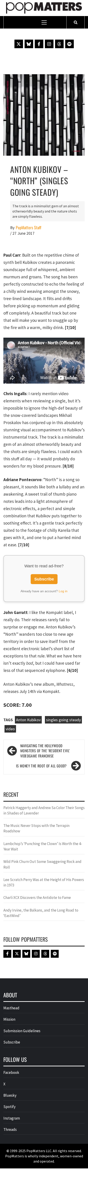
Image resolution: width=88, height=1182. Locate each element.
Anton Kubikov (28, 719)
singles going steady (63, 719)
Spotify (9, 1106)
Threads (10, 1129)
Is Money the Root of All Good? (41, 766)
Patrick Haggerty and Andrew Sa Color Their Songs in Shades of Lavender (44, 810)
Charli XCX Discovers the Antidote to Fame (37, 897)
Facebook (11, 1072)
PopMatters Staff (28, 227)
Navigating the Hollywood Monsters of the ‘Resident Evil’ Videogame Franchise (45, 751)
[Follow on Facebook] (39, 44)
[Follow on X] (18, 44)
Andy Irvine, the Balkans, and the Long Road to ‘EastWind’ (40, 913)
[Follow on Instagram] (49, 44)
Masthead (11, 1007)
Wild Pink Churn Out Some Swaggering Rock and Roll (42, 864)
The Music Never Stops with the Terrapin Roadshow (36, 828)
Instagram (11, 1118)
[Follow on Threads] (59, 44)
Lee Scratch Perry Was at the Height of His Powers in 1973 (43, 882)
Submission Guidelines (21, 1030)
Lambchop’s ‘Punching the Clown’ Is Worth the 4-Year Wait (42, 846)
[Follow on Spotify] (69, 44)
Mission (9, 1019)
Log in (63, 591)
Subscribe (44, 579)
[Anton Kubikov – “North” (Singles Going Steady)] (44, 114)
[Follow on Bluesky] (29, 44)
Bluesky (9, 1095)
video (10, 728)
